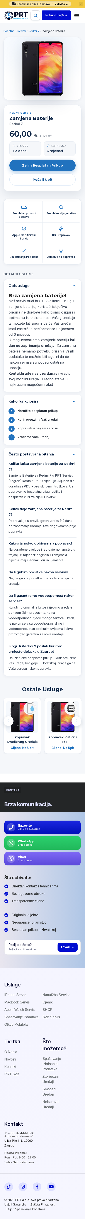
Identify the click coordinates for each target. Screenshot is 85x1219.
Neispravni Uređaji (50, 1104)
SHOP (47, 1010)
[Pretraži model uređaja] (35, 15)
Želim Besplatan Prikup (42, 165)
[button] (56, 15)
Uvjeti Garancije (15, 1204)
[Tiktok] (8, 1186)
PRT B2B (11, 1074)
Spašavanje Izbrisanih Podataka (51, 1064)
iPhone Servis (15, 995)
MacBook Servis (17, 1002)
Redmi (21, 31)
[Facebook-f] (37, 1186)
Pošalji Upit (42, 179)
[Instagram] (23, 1186)
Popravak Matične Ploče (62, 739)
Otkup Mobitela (16, 1024)
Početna (9, 31)
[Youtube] (51, 1186)
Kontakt (10, 1067)
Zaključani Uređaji (50, 1079)
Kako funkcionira (23, 401)
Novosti (10, 1059)
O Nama (10, 1052)
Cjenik (47, 1002)
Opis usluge (19, 286)
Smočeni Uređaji (49, 1091)
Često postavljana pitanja (31, 454)
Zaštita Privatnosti (43, 1204)
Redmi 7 (34, 31)
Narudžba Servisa (56, 995)
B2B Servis (51, 1017)
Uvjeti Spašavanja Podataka (26, 1209)
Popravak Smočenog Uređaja (22, 739)
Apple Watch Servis (19, 1010)
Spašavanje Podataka (21, 1017)
